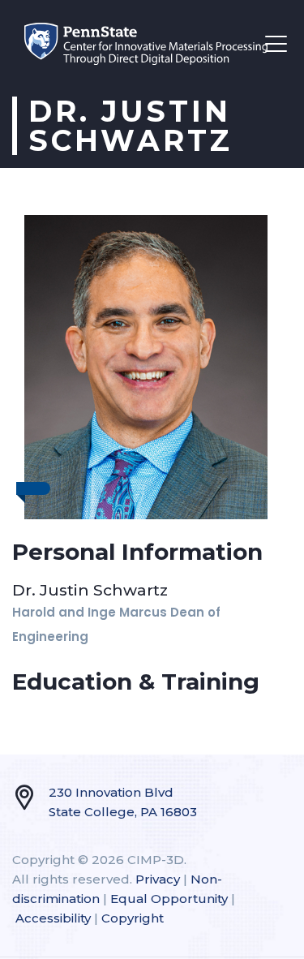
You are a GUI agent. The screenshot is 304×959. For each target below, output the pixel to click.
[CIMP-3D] (146, 43)
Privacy (157, 879)
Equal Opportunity (169, 898)
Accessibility (53, 918)
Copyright (132, 918)
